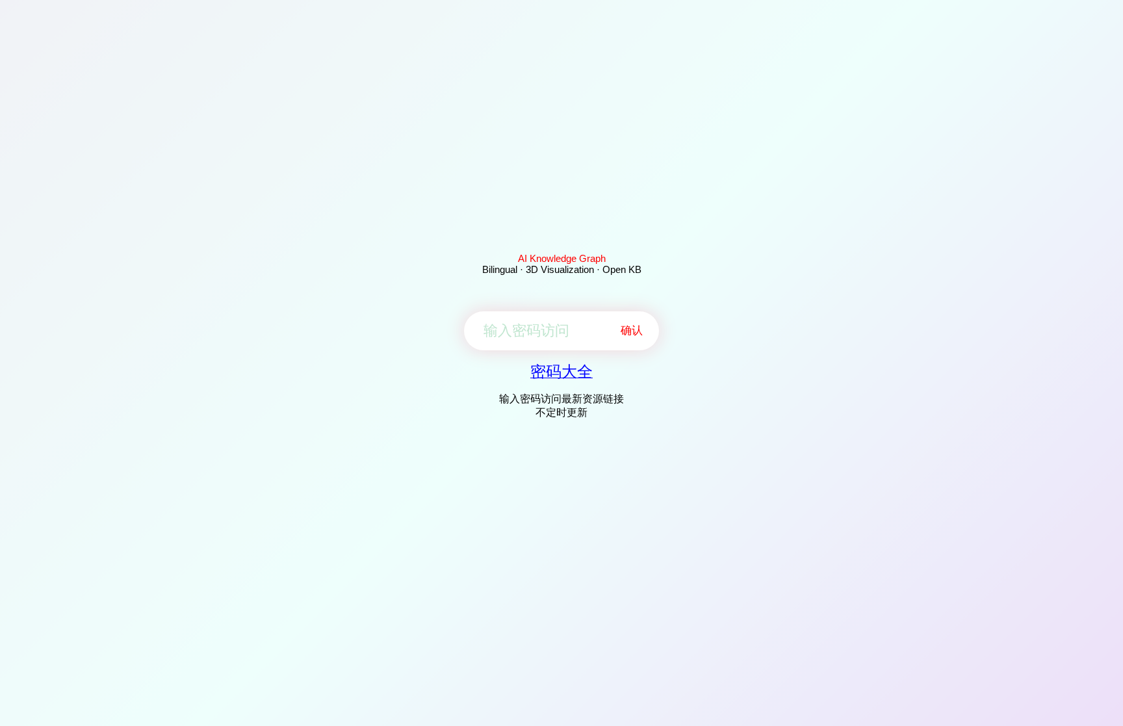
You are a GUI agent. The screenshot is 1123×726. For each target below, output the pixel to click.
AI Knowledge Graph (562, 258)
